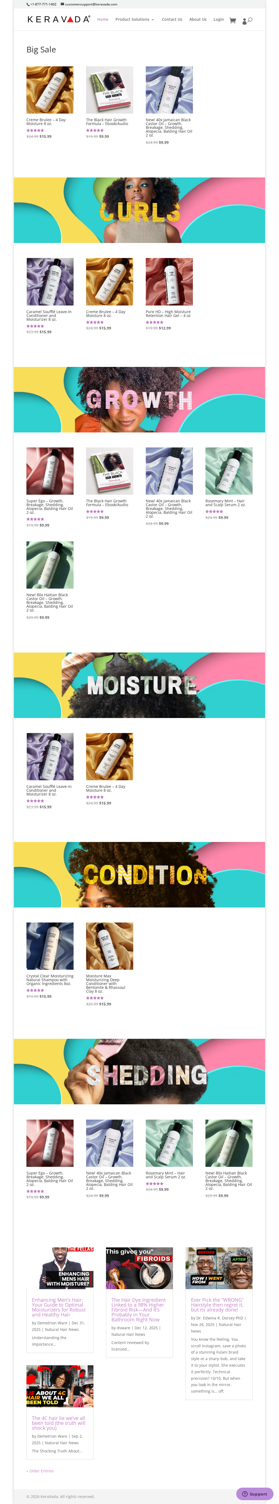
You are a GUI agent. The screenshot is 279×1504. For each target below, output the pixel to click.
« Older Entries (40, 1470)
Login (219, 19)
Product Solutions (132, 19)
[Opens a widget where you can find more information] (255, 1494)
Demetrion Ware (52, 1322)
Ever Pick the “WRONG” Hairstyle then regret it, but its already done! (217, 1305)
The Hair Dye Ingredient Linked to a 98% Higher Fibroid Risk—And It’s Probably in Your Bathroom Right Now (138, 1310)
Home (102, 19)
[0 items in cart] (232, 20)
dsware (123, 1327)
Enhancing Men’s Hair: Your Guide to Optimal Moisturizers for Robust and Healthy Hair (59, 1307)
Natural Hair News (62, 1329)
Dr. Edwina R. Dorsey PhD (219, 1318)
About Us (198, 19)
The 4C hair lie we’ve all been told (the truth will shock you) (59, 1423)
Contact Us (172, 19)
